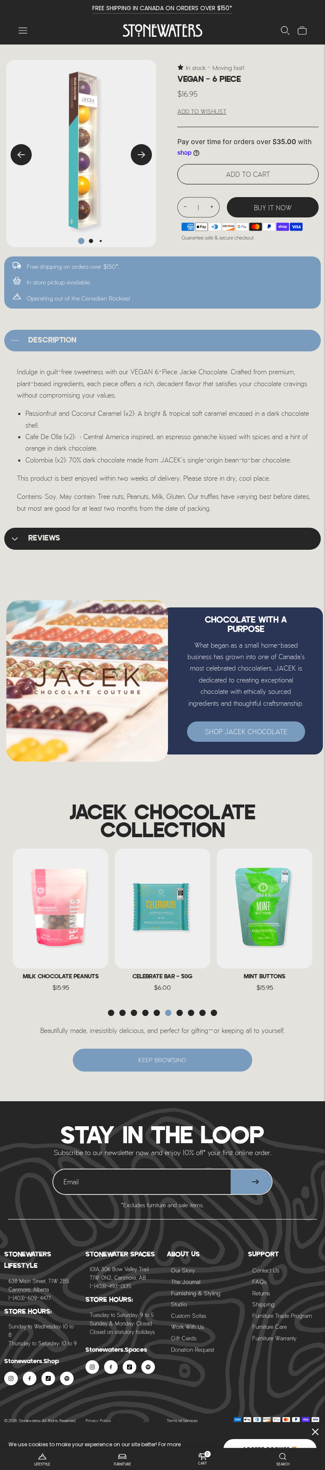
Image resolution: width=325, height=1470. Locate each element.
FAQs (259, 1281)
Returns (261, 1293)
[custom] (11, 1378)
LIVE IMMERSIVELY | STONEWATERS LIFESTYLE (162, 8)
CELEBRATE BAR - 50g (162, 976)
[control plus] (212, 207)
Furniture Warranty (274, 1338)
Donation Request (192, 1349)
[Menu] (23, 30)
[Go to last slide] (21, 154)
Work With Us (187, 1326)
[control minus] (185, 207)
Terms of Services (182, 1420)
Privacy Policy (97, 1420)
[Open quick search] (285, 30)
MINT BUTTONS (264, 976)
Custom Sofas (188, 1315)
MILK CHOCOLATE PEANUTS (61, 976)
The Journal (185, 1281)
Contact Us (265, 1270)
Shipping (263, 1304)
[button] (111, 1013)
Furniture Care (269, 1326)
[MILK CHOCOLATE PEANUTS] (60, 909)
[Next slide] (141, 154)
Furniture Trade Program (282, 1315)
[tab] (81, 241)
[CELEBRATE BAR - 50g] (162, 909)
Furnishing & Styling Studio (195, 1298)
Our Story (183, 1270)
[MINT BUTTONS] (264, 909)
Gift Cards (183, 1338)
